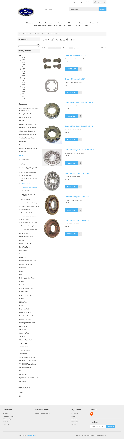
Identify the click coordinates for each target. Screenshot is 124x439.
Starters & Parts (24, 333)
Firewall (22, 240)
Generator (22, 254)
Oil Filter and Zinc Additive (28, 216)
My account (74, 413)
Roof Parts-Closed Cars (27, 316)
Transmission (23, 347)
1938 (23, 71)
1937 (23, 69)
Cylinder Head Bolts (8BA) (28, 172)
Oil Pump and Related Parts (29, 222)
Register (75, 2)
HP (20, 396)
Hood (21, 271)
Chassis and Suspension (27, 131)
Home (20, 34)
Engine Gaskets (25, 159)
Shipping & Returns (8, 416)
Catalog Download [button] (45, 23)
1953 (23, 98)
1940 (23, 76)
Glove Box (22, 257)
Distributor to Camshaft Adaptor (28, 194)
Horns (21, 274)
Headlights (22, 267)
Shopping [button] (29, 23)
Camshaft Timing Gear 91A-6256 (77, 173)
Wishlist (73, 424)
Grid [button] (102, 48)
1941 (23, 78)
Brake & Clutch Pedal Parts (28, 124)
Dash (21, 145)
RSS (91, 414)
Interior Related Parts (26, 288)
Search (102, 9)
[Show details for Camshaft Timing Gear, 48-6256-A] (52, 228)
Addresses (74, 419)
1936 (23, 66)
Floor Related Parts (25, 243)
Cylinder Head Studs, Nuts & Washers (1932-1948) (29, 168)
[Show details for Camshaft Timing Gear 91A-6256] (52, 181)
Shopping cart (75, 421)
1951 (23, 94)
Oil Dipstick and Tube (27, 212)
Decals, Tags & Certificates (28, 148)
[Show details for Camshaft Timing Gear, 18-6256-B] (52, 205)
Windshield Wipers (25, 367)
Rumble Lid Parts (25, 319)
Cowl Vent (22, 141)
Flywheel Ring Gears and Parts (30, 206)
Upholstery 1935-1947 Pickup (28, 378)
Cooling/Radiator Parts (26, 138)
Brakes (21, 121)
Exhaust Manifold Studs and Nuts (29, 179)
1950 (23, 91)
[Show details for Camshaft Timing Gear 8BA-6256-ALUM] (52, 158)
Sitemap (5, 413)
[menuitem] (29, 23)
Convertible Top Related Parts (29, 134)
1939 (23, 73)
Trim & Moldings (24, 350)
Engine (21, 155)
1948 (23, 87)
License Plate (23, 292)
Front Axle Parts (24, 247)
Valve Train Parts (25, 209)
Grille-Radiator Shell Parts (27, 261)
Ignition (21, 281)
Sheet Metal (23, 326)
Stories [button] (70, 23)
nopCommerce (31, 435)
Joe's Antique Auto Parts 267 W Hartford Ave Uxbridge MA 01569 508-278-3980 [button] (62, 26)
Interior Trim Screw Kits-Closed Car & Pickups (29, 109)
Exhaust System (24, 233)
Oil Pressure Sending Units (28, 226)
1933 (23, 60)
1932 (23, 57)
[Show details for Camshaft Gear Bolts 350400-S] (52, 64)
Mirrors (21, 298)
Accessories (23, 374)
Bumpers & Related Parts (27, 127)
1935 (23, 64)
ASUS (21, 392)
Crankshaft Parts (25, 199)
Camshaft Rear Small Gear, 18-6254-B (79, 126)
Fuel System (23, 250)
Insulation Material (25, 285)
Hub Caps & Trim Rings (27, 278)
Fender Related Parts (26, 236)
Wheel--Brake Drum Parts (27, 357)
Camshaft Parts (25, 183)
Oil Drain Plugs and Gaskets (29, 229)
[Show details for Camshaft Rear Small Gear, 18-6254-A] (52, 111)
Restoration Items (25, 312)
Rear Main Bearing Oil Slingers (29, 203)
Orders (73, 416)
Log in (81, 2)
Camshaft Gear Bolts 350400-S (76, 55)
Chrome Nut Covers (26, 175)
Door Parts (22, 152)
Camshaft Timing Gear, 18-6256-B (77, 197)
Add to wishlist (80, 69)
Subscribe (110, 426)
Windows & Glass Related (27, 360)
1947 (23, 85)
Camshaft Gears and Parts (29, 187)
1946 (23, 82)
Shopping (22, 381)
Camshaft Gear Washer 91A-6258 (77, 79)
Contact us (6, 424)
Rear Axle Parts (24, 309)
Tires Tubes (23, 343)
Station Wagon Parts (25, 340)
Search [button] (81, 23)
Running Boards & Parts (27, 323)
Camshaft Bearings (27, 191)
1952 (23, 96)
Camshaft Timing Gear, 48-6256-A (77, 220)
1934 (23, 62)
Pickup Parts (23, 302)
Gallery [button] (60, 23)
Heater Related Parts (26, 264)
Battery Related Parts (26, 114)
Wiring (21, 371)
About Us (5, 421)
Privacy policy (7, 419)
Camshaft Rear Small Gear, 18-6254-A (79, 102)
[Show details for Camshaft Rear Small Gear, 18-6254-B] (52, 134)
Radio (21, 305)
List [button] (105, 48)
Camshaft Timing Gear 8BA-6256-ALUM (79, 150)
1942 (23, 80)
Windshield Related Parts (27, 364)
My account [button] (94, 23)
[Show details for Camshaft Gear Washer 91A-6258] (52, 87)
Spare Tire (22, 329)
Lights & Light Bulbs (25, 295)
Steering (22, 336)
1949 (23, 89)
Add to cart (71, 69)
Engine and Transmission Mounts (28, 163)
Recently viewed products (42, 413)
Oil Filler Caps (25, 219)
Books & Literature (25, 117)
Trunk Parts (23, 353)
